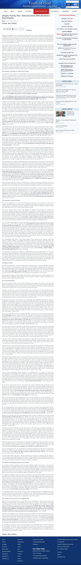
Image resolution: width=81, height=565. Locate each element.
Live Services (55, 11)
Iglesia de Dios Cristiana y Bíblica (41, 551)
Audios (19, 558)
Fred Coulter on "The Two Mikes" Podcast (67, 29)
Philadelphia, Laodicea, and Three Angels (70, 113)
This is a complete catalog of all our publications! (67, 44)
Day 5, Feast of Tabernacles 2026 (65, 130)
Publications (20, 542)
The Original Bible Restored (40, 555)
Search (4, 542)
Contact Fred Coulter (38, 539)
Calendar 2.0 (5, 558)
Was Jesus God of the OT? (66, 71)
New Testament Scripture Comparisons (69, 48)
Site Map (4, 544)
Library (19, 546)
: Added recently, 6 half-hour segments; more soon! (67, 34)
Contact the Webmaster (39, 542)
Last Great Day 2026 (61, 126)
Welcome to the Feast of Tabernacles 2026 (66, 120)
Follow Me (66, 24)
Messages (20, 539)
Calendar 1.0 (5, 556)
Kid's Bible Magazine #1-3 (67, 65)
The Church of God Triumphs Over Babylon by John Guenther (67, 38)
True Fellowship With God (67, 52)
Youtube (59, 552)
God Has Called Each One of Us (64, 84)
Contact (74, 11)
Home (3, 539)
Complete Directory (41, 11)
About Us (4, 546)
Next (9, 23)
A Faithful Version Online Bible (40, 558)
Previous (4, 23)
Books (19, 544)
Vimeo (59, 554)
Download (29, 30)
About (12, 11)
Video (19, 556)
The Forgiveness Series (67, 67)
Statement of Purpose (67, 76)
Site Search (5, 554)
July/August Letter (65, 18)
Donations (65, 11)
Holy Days (28, 11)
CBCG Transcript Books (67, 69)
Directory (14, 23)
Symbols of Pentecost (67, 26)
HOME (5, 11)
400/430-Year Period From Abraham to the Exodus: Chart (67, 56)
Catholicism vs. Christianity (67, 73)
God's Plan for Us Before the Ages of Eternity (66, 90)
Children (19, 554)
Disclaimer (35, 544)
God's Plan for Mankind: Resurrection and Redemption (66, 96)
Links (18, 549)
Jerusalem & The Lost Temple (65, 63)
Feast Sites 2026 (66, 21)
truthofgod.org (61, 557)
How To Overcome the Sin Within (67, 59)
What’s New (5, 549)
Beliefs (20, 11)
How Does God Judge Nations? (64, 101)
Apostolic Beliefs (6, 551)
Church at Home (37, 553)
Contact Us (20, 551)
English (69, 7)
